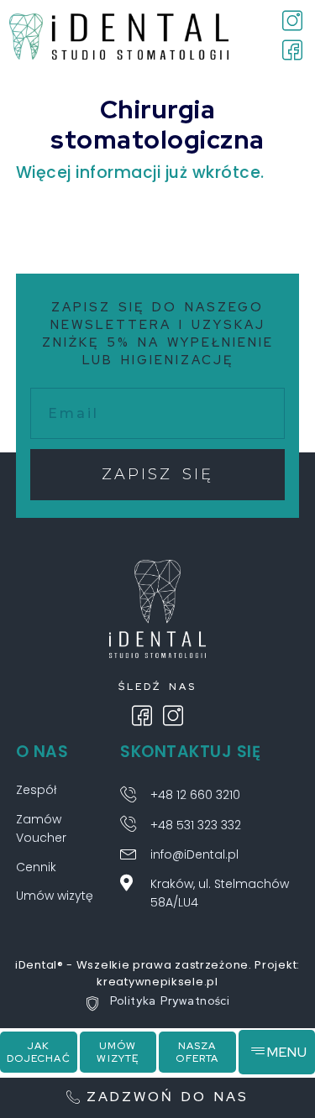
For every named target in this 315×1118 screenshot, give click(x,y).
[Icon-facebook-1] (142, 716)
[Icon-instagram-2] (173, 716)
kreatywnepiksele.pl (157, 982)
